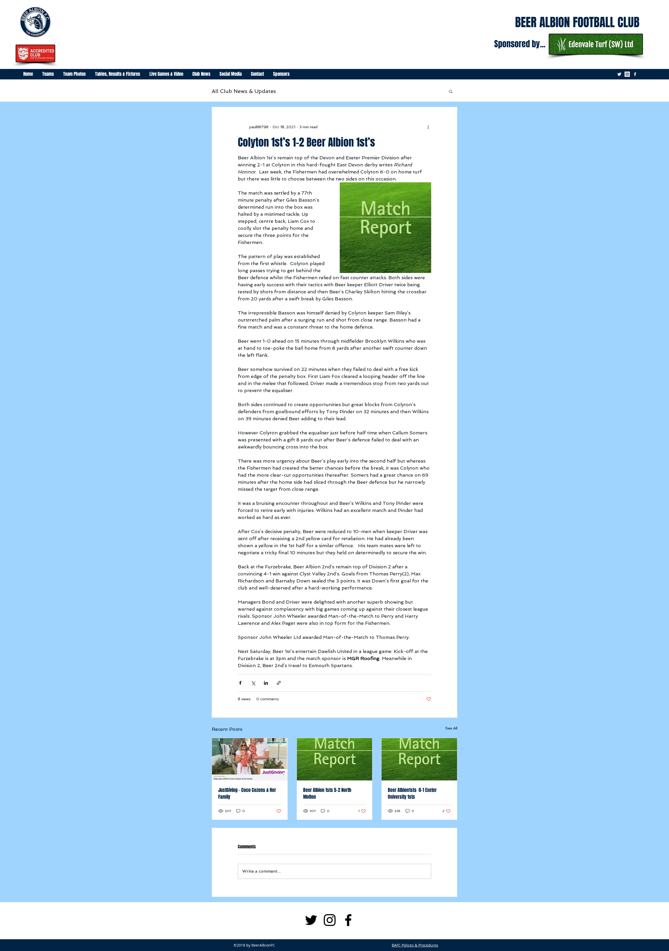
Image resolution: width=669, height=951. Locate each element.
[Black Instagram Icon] (330, 920)
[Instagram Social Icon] (627, 74)
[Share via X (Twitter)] (253, 682)
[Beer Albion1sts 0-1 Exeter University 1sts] (419, 759)
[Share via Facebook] (240, 682)
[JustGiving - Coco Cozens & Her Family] (249, 759)
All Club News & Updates (244, 91)
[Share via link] (278, 682)
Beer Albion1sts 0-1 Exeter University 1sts (412, 793)
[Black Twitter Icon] (311, 920)
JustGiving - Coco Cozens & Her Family (247, 793)
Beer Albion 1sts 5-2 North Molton (327, 793)
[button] (450, 91)
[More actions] (428, 127)
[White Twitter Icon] (619, 74)
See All (451, 728)
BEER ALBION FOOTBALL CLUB (577, 22)
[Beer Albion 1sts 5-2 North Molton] (334, 759)
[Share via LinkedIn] (265, 682)
